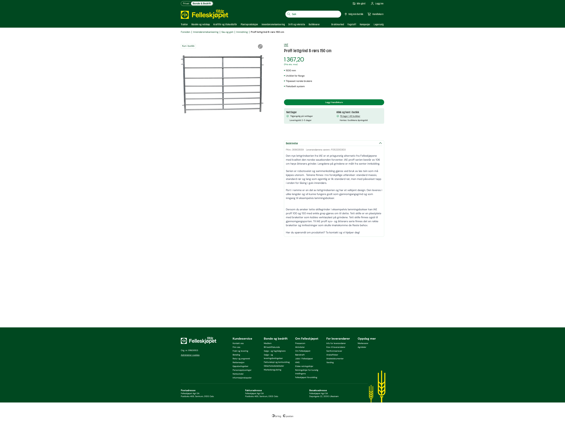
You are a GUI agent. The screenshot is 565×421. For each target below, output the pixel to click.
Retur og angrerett (241, 358)
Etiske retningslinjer (304, 366)
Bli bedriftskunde (272, 347)
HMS (297, 362)
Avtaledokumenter (335, 358)
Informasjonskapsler (242, 377)
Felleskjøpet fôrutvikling (306, 377)
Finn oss (236, 347)
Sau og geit (227, 32)
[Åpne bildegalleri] (260, 46)
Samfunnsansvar (334, 351)
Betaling (236, 354)
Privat (186, 3)
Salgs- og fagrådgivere (275, 351)
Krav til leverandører (335, 347)
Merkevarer (363, 343)
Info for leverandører (336, 343)
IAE (286, 44)
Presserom (300, 343)
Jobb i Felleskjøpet (304, 358)
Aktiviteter (300, 347)
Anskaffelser (332, 354)
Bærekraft (300, 354)
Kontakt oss (238, 343)
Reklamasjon (238, 362)
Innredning (242, 32)
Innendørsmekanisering (205, 32)
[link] (338, 24)
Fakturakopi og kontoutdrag (277, 362)
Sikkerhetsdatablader (274, 366)
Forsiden (185, 32)
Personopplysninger (242, 370)
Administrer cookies (190, 355)
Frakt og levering (240, 351)
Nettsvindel (238, 374)
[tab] (184, 24)
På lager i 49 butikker (350, 116)
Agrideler (362, 347)
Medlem (267, 343)
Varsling (330, 362)
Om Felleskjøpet (302, 351)
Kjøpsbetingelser (240, 366)
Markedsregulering (272, 369)
